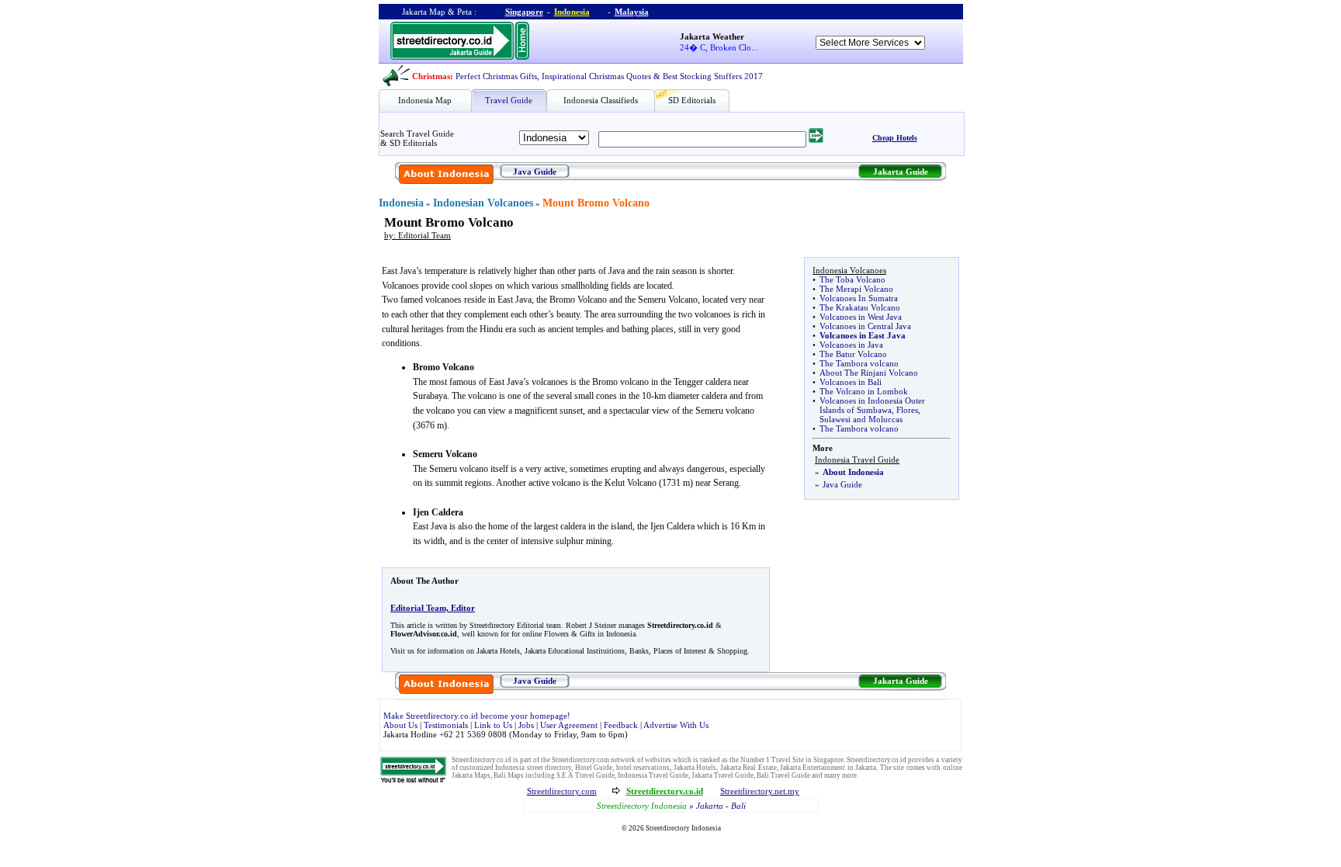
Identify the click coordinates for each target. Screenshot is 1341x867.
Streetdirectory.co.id (481, 760)
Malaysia (632, 11)
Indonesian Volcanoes (483, 203)
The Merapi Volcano (856, 288)
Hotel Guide (593, 768)
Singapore (524, 11)
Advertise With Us (676, 725)
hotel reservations (643, 768)
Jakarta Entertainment (812, 768)
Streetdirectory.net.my (759, 791)
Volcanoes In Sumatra (859, 298)
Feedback (621, 725)
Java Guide (534, 171)
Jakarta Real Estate (748, 768)
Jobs (526, 725)
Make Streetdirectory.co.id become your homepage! (476, 715)
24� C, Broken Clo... (719, 47)
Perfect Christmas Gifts (496, 76)
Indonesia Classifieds (600, 100)
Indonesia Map (425, 100)
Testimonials (446, 725)
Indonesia (572, 11)
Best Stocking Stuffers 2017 (713, 76)
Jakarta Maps (471, 775)
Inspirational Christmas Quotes (596, 76)
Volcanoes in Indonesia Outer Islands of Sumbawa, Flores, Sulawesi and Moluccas (872, 410)
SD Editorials (692, 100)
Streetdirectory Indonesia (683, 828)
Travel (781, 760)
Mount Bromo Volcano (596, 203)
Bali (738, 805)
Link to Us (493, 725)
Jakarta (865, 768)
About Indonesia (853, 472)
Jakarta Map (423, 11)
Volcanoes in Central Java (865, 326)
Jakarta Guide (900, 171)
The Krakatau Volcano (860, 307)
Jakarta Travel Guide (722, 775)
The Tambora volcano (859, 363)
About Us (400, 725)
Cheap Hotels (894, 138)
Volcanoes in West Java (861, 316)
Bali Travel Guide (783, 775)
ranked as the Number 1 (735, 760)
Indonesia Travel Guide (653, 775)
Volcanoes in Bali (851, 382)
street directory (549, 768)
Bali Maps (509, 775)
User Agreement (569, 725)
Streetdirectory (623, 805)
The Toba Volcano (852, 279)
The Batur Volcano (853, 354)
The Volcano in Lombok (864, 391)
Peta (464, 11)
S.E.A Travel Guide (585, 775)
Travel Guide (508, 100)
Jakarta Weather (712, 36)
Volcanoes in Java (851, 344)
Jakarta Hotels (695, 768)
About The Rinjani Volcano (869, 372)
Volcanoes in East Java (863, 335)
